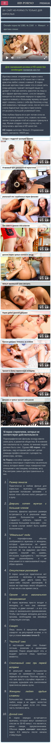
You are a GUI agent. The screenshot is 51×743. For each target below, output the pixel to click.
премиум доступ (31, 70)
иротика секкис (11, 29)
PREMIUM (45, 3)
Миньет (41, 25)
